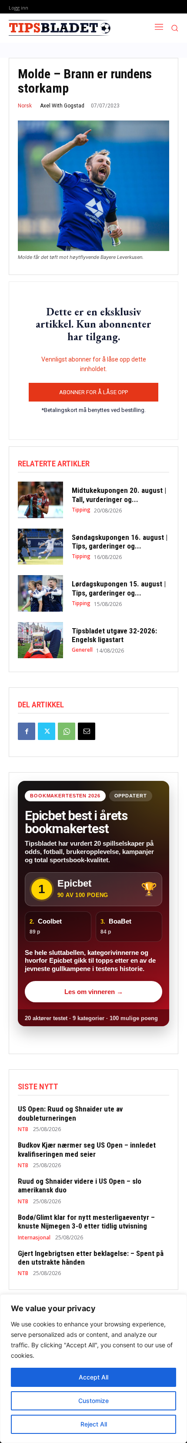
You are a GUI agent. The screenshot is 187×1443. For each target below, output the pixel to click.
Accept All (93, 1377)
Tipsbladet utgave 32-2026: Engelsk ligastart (114, 635)
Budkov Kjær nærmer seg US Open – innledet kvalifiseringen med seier (87, 1149)
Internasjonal (34, 1237)
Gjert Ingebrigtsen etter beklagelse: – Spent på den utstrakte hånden (91, 1257)
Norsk (25, 105)
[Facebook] (26, 731)
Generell (82, 650)
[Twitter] (46, 731)
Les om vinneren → (93, 991)
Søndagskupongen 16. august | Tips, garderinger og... (119, 541)
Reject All (93, 1424)
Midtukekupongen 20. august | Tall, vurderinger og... (119, 494)
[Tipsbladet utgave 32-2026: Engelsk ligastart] (40, 640)
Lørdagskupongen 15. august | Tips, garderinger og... (119, 588)
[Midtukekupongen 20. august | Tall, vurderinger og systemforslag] (40, 500)
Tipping (81, 509)
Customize (93, 1400)
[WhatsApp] (66, 731)
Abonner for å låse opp (93, 392)
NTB (23, 1129)
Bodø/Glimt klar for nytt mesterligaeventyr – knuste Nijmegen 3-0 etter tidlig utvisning (86, 1221)
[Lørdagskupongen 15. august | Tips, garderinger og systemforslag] (40, 593)
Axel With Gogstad (62, 105)
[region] (93, 1368)
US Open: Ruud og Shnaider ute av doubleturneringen (70, 1113)
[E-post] (86, 731)
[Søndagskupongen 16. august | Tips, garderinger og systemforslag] (40, 547)
